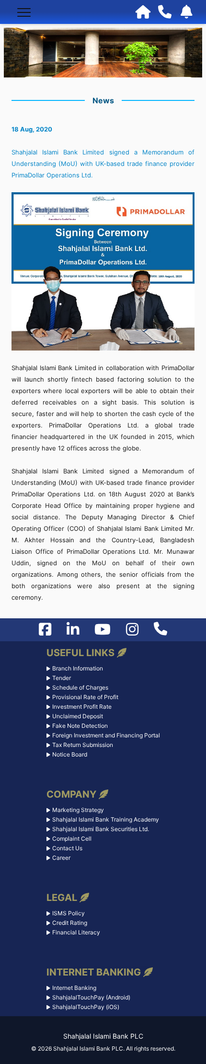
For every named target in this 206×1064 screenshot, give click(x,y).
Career (61, 857)
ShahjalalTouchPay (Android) (91, 997)
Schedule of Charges (80, 687)
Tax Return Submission (82, 744)
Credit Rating (69, 922)
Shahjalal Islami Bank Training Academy (105, 819)
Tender (61, 677)
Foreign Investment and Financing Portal (106, 735)
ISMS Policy (68, 913)
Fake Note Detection (80, 725)
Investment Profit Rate (82, 706)
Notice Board (69, 754)
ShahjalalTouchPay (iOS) (85, 1006)
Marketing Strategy (78, 809)
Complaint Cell (72, 838)
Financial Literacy (76, 932)
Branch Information (77, 668)
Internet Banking (74, 987)
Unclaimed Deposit (77, 716)
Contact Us (67, 848)
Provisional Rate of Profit (85, 697)
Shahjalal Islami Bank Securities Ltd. (100, 829)
